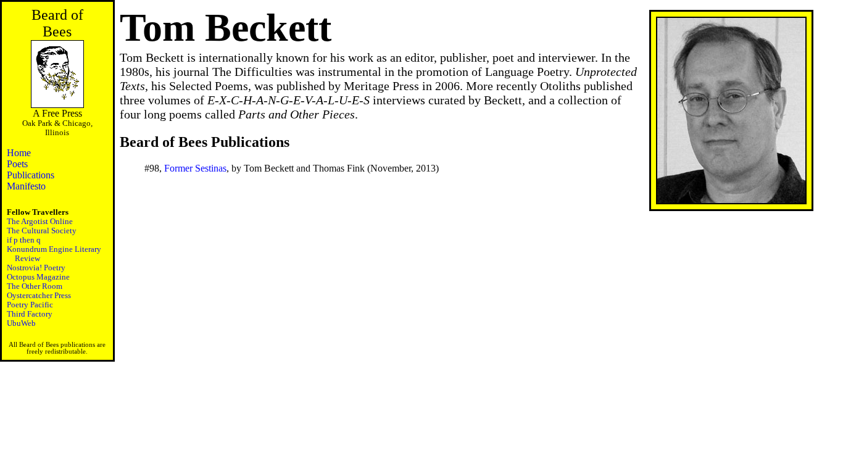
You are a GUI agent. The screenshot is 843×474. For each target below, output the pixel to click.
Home (19, 153)
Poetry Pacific (30, 305)
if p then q (24, 240)
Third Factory (29, 314)
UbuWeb (21, 323)
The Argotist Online (40, 221)
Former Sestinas (195, 168)
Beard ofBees (57, 23)
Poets (17, 164)
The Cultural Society (42, 231)
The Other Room (34, 286)
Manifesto (26, 186)
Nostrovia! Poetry (36, 268)
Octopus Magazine (38, 277)
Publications (30, 175)
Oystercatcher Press (39, 295)
